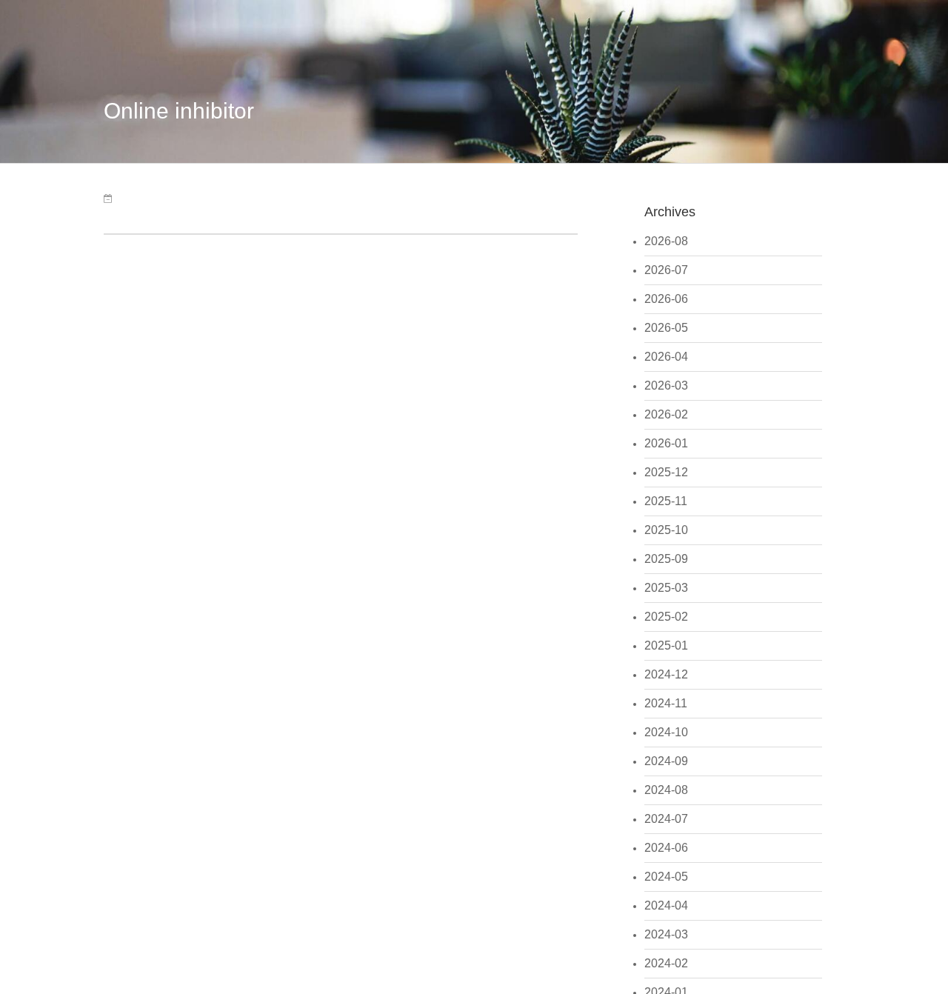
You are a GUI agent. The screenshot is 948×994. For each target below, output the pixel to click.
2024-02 (666, 963)
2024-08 (666, 790)
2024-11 (665, 703)
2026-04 (666, 356)
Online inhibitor (179, 111)
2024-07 (666, 819)
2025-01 (666, 645)
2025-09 (666, 559)
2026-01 (666, 443)
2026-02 (666, 414)
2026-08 (666, 241)
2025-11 (665, 501)
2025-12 (666, 472)
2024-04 (666, 905)
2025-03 (666, 587)
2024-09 (666, 761)
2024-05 (666, 876)
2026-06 (666, 299)
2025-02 (666, 616)
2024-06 (666, 847)
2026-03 (666, 385)
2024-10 (666, 732)
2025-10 (666, 530)
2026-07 (666, 270)
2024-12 (666, 674)
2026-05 (666, 327)
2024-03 (666, 934)
